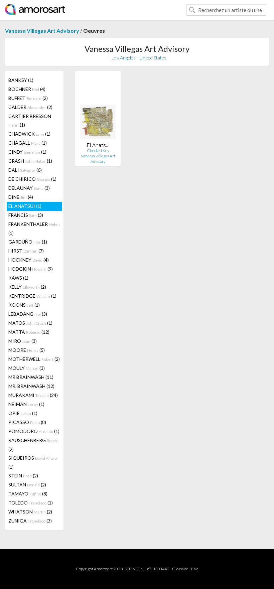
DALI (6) (25, 170)
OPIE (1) (22, 413)
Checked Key (98, 150)
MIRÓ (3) (22, 341)
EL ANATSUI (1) (24, 206)
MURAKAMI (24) (33, 395)
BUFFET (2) (28, 98)
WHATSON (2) (30, 511)
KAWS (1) (18, 278)
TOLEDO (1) (30, 502)
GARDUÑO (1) (27, 242)
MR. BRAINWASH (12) (31, 386)
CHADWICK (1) (29, 134)
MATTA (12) (28, 332)
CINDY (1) (27, 152)
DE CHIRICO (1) (32, 179)
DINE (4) (20, 197)
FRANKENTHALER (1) (34, 228)
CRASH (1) (30, 161)
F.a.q (194, 568)
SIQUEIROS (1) (32, 462)
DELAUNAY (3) (29, 188)
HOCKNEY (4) (28, 260)
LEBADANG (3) (27, 314)
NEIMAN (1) (26, 404)
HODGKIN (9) (30, 269)
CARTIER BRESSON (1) (29, 120)
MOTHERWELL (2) (34, 359)
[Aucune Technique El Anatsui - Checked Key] (98, 109)
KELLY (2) (27, 287)
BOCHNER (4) (26, 89)
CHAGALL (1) (27, 143)
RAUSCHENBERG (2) (33, 444)
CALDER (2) (30, 107)
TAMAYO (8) (27, 493)
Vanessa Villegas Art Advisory (42, 30)
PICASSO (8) (27, 422)
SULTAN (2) (27, 484)
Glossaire (180, 568)
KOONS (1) (24, 305)
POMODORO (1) (33, 431)
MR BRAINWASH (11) (30, 377)
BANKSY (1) (20, 80)
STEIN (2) (23, 475)
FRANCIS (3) (25, 215)
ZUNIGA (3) (30, 521)
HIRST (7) (26, 251)
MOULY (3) (26, 368)
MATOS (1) (30, 323)
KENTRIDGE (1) (32, 296)
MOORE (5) (26, 350)
